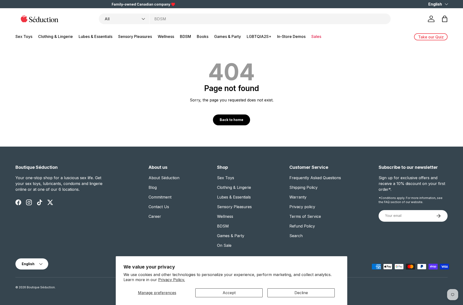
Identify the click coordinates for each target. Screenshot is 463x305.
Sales (316, 36)
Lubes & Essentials (95, 36)
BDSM (185, 36)
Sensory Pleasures (135, 36)
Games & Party (227, 36)
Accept (229, 292)
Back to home (231, 120)
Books (202, 36)
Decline (301, 292)
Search (296, 235)
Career (155, 216)
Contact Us (159, 206)
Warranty (297, 197)
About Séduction (164, 177)
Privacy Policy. (171, 279)
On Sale (224, 245)
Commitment (160, 197)
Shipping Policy (303, 187)
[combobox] (245, 19)
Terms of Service (305, 216)
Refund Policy (302, 226)
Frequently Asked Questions (315, 177)
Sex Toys (23, 36)
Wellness (166, 36)
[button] (444, 19)
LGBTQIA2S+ (259, 36)
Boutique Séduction (41, 287)
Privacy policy (302, 206)
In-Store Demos (291, 36)
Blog (153, 187)
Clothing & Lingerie (55, 36)
